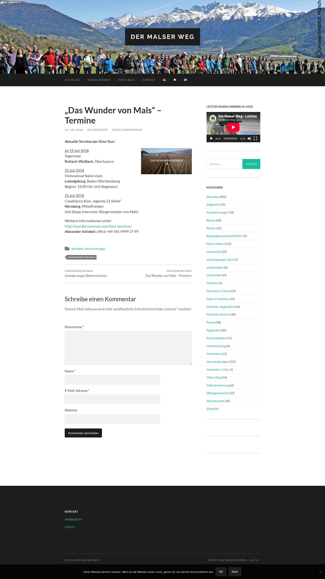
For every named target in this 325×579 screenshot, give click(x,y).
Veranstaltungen (94, 248)
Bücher (211, 228)
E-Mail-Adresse (77, 390)
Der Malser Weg (162, 36)
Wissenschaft (215, 401)
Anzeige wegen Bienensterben (86, 273)
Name (70, 371)
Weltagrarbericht (218, 393)
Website (71, 410)
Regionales (214, 330)
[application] (233, 127)
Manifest (212, 283)
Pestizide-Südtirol (218, 314)
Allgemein (213, 204)
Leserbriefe (214, 275)
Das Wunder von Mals (81, 257)
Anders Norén (235, 560)
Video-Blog (126, 79)
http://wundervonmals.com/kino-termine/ (98, 226)
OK (221, 572)
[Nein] (320, 572)
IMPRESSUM (73, 519)
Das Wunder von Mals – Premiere (169, 273)
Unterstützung (216, 346)
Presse (211, 322)
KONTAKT (148, 79)
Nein (235, 572)
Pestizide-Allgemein (219, 306)
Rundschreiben (98, 79)
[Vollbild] (255, 138)
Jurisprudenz (215, 267)
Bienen (211, 220)
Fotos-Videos (215, 243)
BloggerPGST (97, 129)
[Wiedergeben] (211, 138)
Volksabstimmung (218, 385)
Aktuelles (72, 79)
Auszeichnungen (217, 212)
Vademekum (215, 353)
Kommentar (74, 327)
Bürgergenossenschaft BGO (225, 236)
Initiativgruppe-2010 (220, 259)
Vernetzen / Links (218, 369)
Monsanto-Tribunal (219, 291)
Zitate (210, 408)
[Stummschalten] (249, 138)
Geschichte (214, 251)
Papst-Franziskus (218, 298)
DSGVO (70, 527)
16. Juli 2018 (74, 129)
